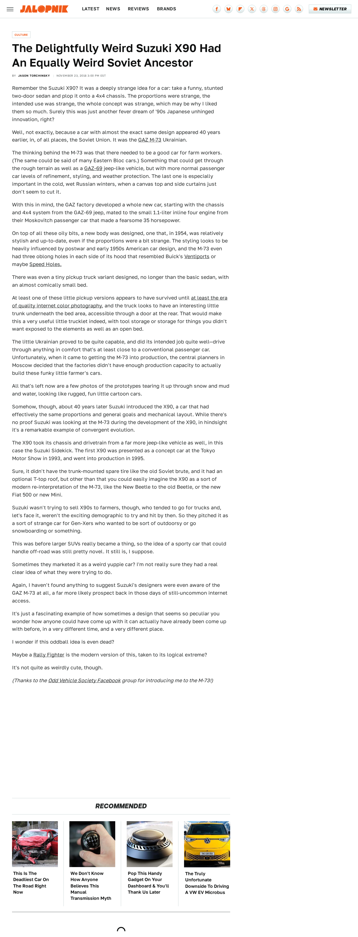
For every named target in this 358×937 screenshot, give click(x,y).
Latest (90, 8)
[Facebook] (217, 9)
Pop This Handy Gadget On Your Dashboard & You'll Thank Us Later (148, 883)
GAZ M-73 (149, 140)
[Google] (287, 9)
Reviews (138, 8)
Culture (21, 34)
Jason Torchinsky (34, 75)
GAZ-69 (93, 168)
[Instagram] (275, 9)
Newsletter (333, 9)
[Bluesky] (228, 9)
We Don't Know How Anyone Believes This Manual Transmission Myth (90, 886)
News (113, 8)
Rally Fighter (48, 655)
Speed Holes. (45, 264)
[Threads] (264, 9)
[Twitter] (252, 9)
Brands (166, 8)
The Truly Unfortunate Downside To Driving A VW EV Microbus (207, 883)
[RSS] (299, 9)
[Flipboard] (240, 9)
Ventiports (196, 256)
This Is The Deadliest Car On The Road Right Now (31, 883)
